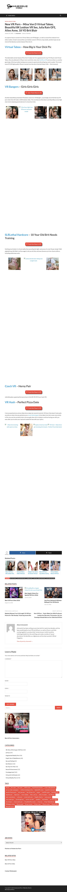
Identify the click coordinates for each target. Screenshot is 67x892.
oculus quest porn (10, 799)
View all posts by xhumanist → (25, 641)
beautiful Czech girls (50, 790)
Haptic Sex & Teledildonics (13, 758)
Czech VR (10, 386)
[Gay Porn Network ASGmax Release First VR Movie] (53, 593)
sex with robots (53, 799)
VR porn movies (50, 578)
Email (7, 688)
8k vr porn (13, 578)
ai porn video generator (49, 787)
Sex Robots (9, 764)
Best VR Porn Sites (10, 860)
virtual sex (39, 801)
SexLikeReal (45, 799)
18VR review (27, 787)
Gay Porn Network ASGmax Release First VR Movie (53, 601)
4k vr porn (13, 787)
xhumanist (18, 33)
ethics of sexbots (43, 794)
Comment (8, 659)
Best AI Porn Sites (10, 863)
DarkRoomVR (43, 60)
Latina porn (19, 797)
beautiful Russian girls (11, 792)
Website (7, 696)
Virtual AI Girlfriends (11, 775)
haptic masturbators (10, 797)
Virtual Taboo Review (39, 578)
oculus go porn (48, 797)
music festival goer (33, 415)
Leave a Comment (26, 33)
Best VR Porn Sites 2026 (12, 600)
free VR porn (52, 794)
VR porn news (37, 804)
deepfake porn (9, 794)
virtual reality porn (18, 801)
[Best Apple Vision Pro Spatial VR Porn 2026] (33, 589)
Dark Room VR (55, 792)
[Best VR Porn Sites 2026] (14, 593)
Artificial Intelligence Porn (26, 790)
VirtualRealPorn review (30, 801)
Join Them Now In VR (35, 93)
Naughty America (39, 797)
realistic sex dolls (30, 799)
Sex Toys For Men (10, 766)
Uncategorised (10, 772)
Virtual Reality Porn (10, 21)
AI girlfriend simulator (37, 787)
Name (7, 680)
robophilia (38, 799)
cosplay (38, 792)
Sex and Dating (10, 761)
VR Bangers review (10, 804)
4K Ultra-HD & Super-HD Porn (14, 750)
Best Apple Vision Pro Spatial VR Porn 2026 (31, 594)
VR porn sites (54, 804)
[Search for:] (33, 708)
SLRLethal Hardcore (16, 234)
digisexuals (17, 794)
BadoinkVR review (39, 790)
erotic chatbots (24, 794)
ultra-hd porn (9, 801)
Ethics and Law (33, 794)
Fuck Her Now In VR (34, 53)
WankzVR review (10, 806)
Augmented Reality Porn (13, 755)
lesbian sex (29, 578)
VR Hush (10, 402)
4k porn (7, 787)
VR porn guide (20, 804)
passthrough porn (20, 799)
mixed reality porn (28, 797)
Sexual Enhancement (11, 769)
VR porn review (46, 804)
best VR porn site (31, 792)
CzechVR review (21, 578)
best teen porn (21, 792)
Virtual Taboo (13, 47)
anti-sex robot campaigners (12, 790)
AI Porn (8, 752)
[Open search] (60, 15)
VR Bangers (12, 86)
